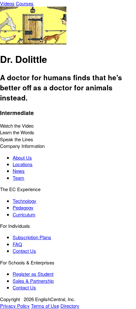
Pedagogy (23, 207)
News (19, 170)
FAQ (17, 244)
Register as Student (33, 273)
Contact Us (24, 250)
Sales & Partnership (33, 280)
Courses (25, 3)
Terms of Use (45, 305)
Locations (23, 164)
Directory (69, 305)
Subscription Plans (32, 237)
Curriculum (24, 214)
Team (18, 177)
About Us (22, 157)
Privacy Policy (15, 305)
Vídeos (7, 3)
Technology (24, 200)
